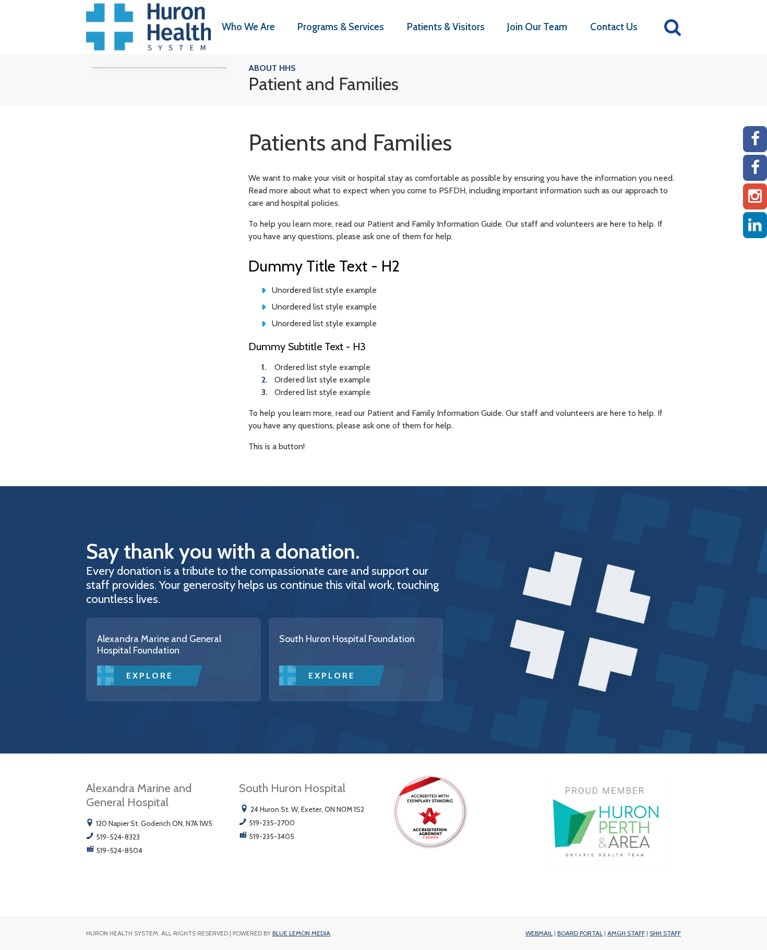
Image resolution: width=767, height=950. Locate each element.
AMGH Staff (626, 933)
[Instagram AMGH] (755, 196)
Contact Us (614, 27)
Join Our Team (537, 27)
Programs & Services (340, 27)
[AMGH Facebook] (755, 139)
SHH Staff (665, 933)
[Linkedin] (755, 225)
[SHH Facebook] (755, 168)
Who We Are (248, 27)
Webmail (539, 933)
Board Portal (580, 933)
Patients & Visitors (446, 27)
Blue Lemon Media (301, 933)
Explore (149, 676)
